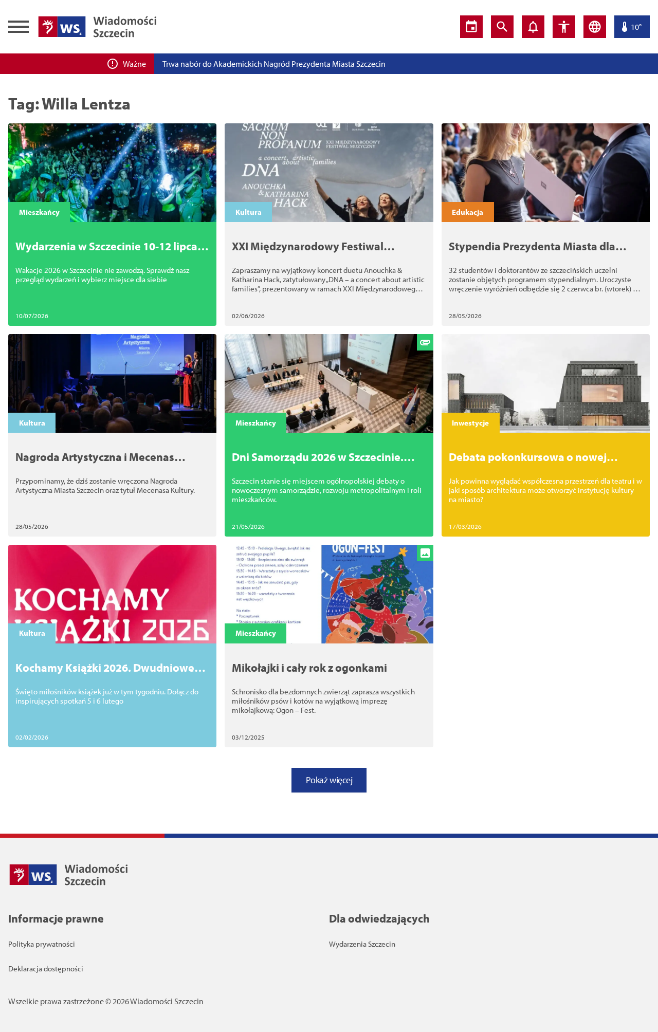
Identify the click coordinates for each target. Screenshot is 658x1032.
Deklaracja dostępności (45, 968)
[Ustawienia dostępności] (564, 26)
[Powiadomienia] (533, 26)
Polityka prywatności (41, 944)
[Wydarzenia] (471, 26)
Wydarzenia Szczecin (362, 944)
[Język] (594, 26)
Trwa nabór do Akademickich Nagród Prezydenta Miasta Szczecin (274, 64)
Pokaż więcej (329, 780)
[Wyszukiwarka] (502, 26)
